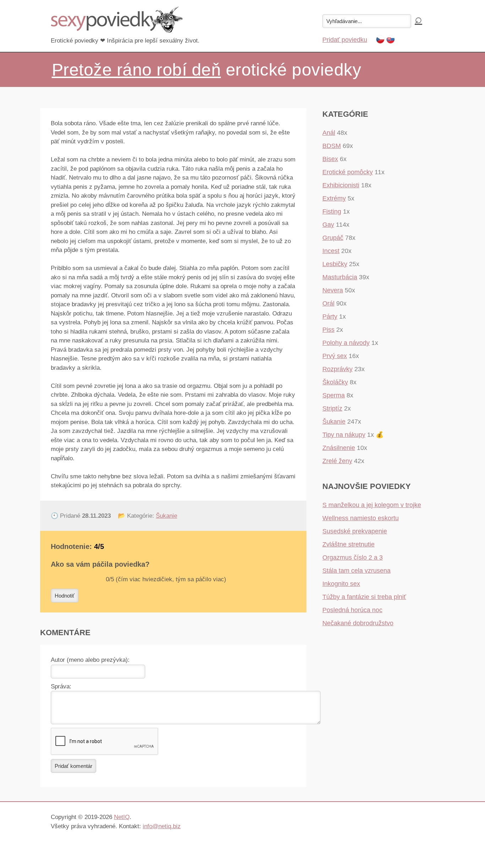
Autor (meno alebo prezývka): (90, 659)
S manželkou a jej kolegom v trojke (371, 505)
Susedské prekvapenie (354, 531)
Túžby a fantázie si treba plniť (364, 596)
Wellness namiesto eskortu (360, 518)
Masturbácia (339, 277)
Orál (328, 303)
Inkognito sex (341, 583)
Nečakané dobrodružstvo (357, 623)
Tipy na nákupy (343, 434)
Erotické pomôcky (347, 172)
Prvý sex (334, 355)
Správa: (61, 686)
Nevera (332, 290)
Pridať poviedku (344, 39)
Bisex (330, 159)
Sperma (333, 395)
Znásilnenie (338, 447)
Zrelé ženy (337, 461)
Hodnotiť (65, 596)
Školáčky (335, 382)
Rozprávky (337, 369)
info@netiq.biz (162, 826)
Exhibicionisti (340, 185)
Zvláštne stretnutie (348, 544)
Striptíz (332, 408)
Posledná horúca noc (352, 610)
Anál (328, 132)
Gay (328, 224)
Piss (328, 329)
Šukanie (166, 515)
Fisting (331, 211)
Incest (330, 250)
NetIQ (122, 817)
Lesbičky (334, 264)
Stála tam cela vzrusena (356, 570)
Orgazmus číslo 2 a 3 (352, 557)
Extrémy (334, 198)
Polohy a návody (346, 342)
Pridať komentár (73, 766)
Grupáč (332, 237)
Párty (329, 316)
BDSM (331, 145)
